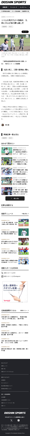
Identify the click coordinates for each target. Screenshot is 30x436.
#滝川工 (10, 26)
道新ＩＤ (3, 405)
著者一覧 (3, 368)
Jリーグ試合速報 (16, 11)
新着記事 (5, 7)
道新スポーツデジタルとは (7, 371)
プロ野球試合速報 (5, 11)
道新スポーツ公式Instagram (12, 276)
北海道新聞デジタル (5, 400)
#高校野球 (4, 26)
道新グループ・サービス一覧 (7, 402)
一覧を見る (24, 213)
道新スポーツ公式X (9, 273)
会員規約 (3, 380)
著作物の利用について (6, 388)
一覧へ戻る (16, 198)
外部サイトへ (23, 310)
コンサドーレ (23, 7)
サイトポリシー (4, 383)
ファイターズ (13, 7)
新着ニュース (4, 365)
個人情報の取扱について (6, 385)
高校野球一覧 (25, 11)
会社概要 (3, 397)
